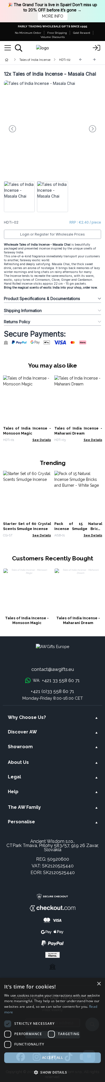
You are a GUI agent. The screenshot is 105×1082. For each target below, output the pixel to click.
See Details (41, 440)
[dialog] (52, 1030)
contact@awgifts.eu (52, 669)
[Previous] (81, 59)
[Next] (94, 59)
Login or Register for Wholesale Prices (52, 234)
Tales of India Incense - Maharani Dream (78, 620)
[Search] (18, 48)
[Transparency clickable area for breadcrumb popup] (36, 60)
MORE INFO (52, 16)
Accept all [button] (52, 1057)
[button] (52, 1072)
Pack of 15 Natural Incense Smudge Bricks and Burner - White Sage (78, 529)
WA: (56, 680)
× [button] (99, 984)
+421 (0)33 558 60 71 (52, 691)
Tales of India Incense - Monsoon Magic (27, 620)
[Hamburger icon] (7, 48)
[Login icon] (96, 48)
